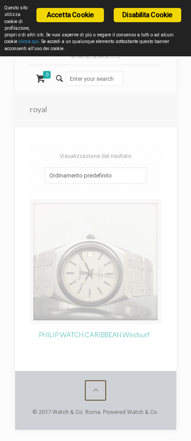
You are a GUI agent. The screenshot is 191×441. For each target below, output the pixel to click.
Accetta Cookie (70, 15)
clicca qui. (29, 41)
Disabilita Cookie (147, 15)
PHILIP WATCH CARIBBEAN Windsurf (94, 335)
